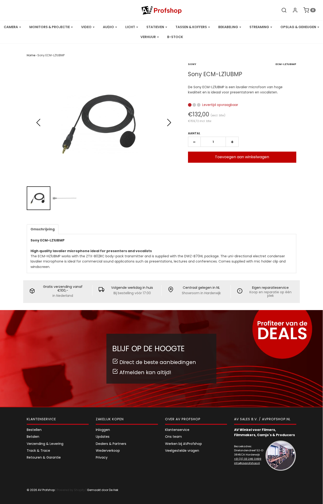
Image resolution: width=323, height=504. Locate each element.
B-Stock (175, 37)
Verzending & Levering (45, 443)
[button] (169, 122)
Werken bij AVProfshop (183, 443)
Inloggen (103, 429)
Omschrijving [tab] (43, 229)
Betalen (33, 436)
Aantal (194, 133)
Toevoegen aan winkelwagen (242, 157)
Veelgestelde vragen (182, 450)
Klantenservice (177, 429)
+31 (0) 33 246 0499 (247, 459)
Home (31, 55)
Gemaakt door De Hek (102, 490)
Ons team (173, 436)
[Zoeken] (281, 10)
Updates (102, 436)
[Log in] (293, 10)
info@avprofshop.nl (247, 463)
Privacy (102, 457)
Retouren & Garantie (44, 457)
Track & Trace (38, 450)
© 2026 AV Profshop (41, 490)
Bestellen (34, 429)
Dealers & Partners (111, 443)
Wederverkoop (108, 450)
